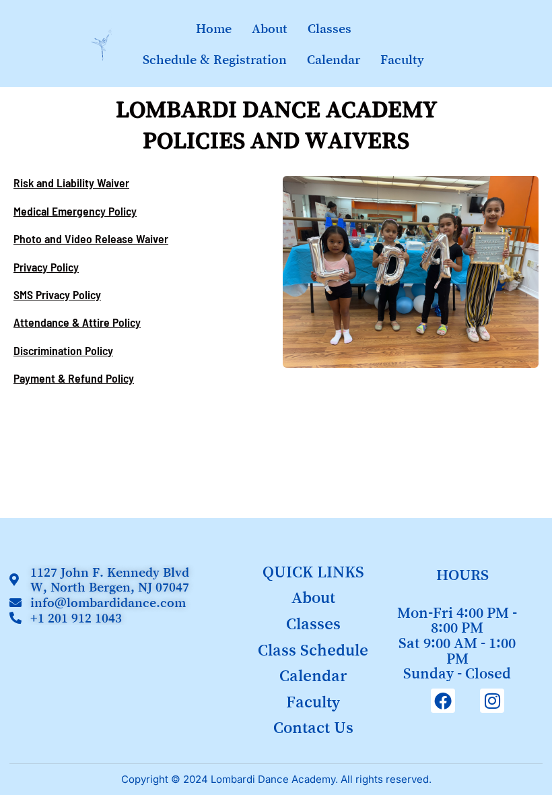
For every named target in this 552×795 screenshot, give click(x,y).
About (269, 28)
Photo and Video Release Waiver (90, 238)
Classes (329, 28)
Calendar (333, 59)
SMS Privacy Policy (57, 294)
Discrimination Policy (63, 350)
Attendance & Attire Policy (77, 322)
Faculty (402, 59)
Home (214, 28)
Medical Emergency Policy (75, 210)
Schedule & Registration (215, 59)
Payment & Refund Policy (73, 378)
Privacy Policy (46, 266)
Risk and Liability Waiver (71, 182)
